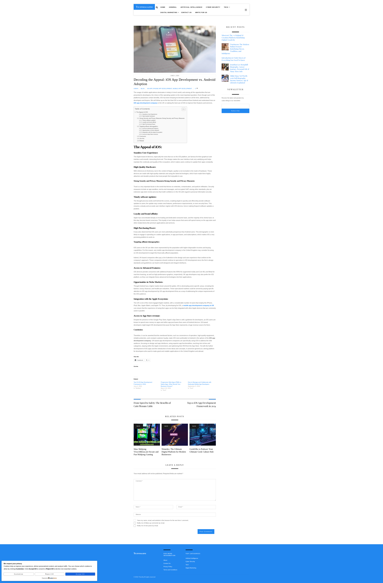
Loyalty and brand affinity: (149, 122)
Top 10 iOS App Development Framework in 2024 (201, 404)
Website (138, 514)
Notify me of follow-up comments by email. (151, 523)
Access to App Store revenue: (150, 134)
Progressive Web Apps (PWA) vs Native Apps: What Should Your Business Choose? (171, 384)
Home (162, 7)
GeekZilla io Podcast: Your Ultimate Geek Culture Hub (201, 450)
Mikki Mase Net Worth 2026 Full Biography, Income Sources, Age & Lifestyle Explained (239, 79)
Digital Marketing (168, 12)
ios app (149, 88)
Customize (18, 574)
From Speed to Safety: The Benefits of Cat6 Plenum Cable (152, 404)
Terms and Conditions (170, 570)
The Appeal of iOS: (142, 112)
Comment (139, 481)
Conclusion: (142, 136)
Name (138, 507)
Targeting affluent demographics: (148, 126)
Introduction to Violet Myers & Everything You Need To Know (234, 59)
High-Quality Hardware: (148, 116)
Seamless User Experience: (149, 114)
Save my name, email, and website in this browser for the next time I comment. (163, 520)
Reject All (49, 574)
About (165, 560)
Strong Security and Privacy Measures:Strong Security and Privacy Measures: (162, 118)
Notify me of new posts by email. (147, 525)
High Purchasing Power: (148, 124)
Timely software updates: (149, 120)
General (173, 7)
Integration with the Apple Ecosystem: (152, 132)
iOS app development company (145, 103)
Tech (226, 7)
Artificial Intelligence (191, 7)
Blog (143, 88)
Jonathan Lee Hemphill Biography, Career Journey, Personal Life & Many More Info (239, 68)
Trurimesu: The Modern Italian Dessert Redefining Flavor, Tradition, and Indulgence (235, 49)
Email (180, 507)
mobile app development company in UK (198, 305)
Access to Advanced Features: (150, 128)
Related (141, 140)
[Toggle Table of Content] (182, 109)
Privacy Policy (167, 566)
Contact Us (186, 12)
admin (136, 88)
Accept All (80, 574)
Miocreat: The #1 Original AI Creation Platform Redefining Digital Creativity (233, 37)
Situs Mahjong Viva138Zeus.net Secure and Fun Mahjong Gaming (146, 452)
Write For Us (201, 12)
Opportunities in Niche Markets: (150, 130)
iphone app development (162, 88)
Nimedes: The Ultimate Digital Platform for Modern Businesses (174, 452)
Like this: (142, 138)
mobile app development (182, 88)
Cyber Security (213, 7)
